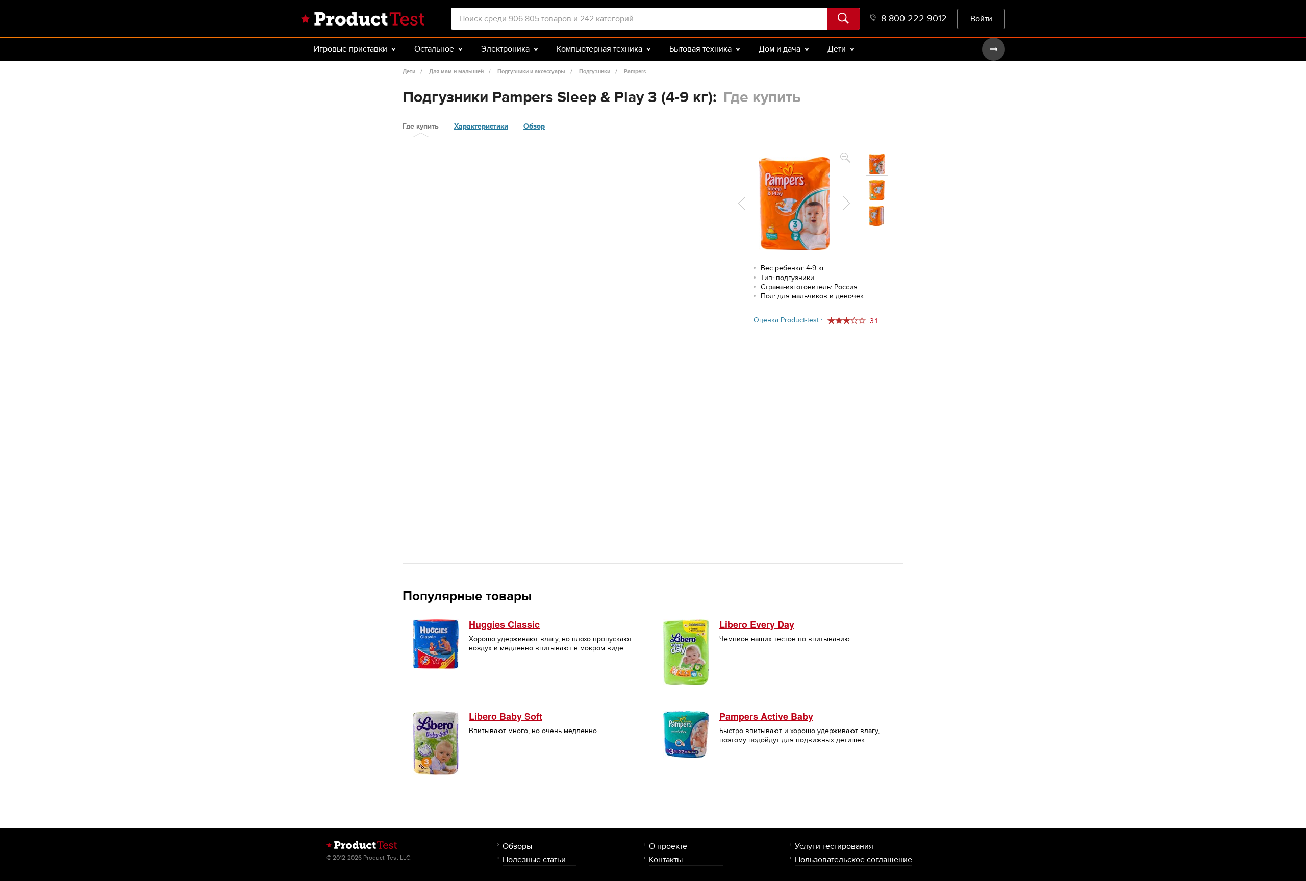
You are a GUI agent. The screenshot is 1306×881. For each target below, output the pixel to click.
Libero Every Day (756, 624)
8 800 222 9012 (914, 18)
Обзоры (517, 846)
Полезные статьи (534, 859)
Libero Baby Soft (505, 716)
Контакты (666, 859)
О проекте (668, 846)
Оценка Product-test (788, 320)
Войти (981, 18)
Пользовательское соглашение (853, 859)
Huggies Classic (504, 624)
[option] (877, 164)
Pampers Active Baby (766, 716)
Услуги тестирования (834, 846)
